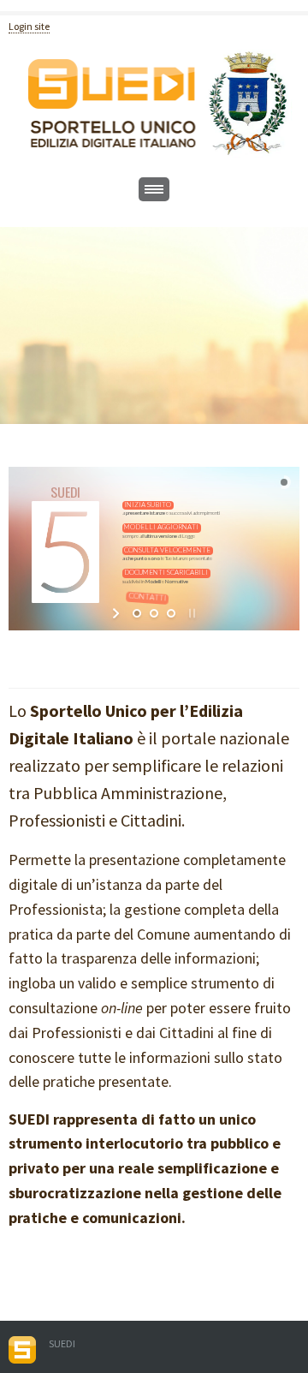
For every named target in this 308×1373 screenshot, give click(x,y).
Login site (29, 26)
